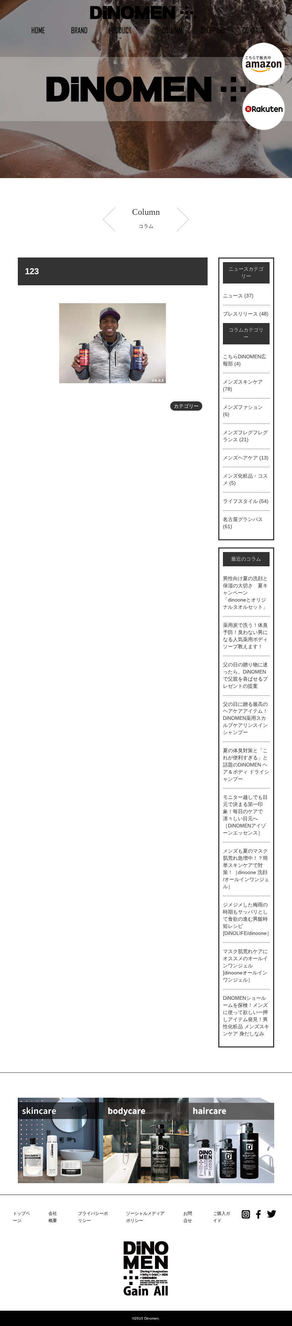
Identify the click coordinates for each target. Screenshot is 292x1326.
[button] (120, 30)
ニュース (233, 295)
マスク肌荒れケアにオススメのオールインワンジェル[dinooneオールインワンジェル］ (245, 965)
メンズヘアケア (240, 458)
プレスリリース (240, 314)
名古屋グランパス (243, 519)
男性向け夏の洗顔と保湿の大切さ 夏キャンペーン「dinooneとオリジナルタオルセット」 (245, 593)
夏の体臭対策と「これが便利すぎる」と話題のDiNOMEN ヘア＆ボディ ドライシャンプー (246, 765)
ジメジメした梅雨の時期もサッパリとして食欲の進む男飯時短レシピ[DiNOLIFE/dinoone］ (247, 919)
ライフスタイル (240, 501)
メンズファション (243, 407)
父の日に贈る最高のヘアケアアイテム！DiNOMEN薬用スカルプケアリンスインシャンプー (245, 718)
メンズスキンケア (243, 382)
